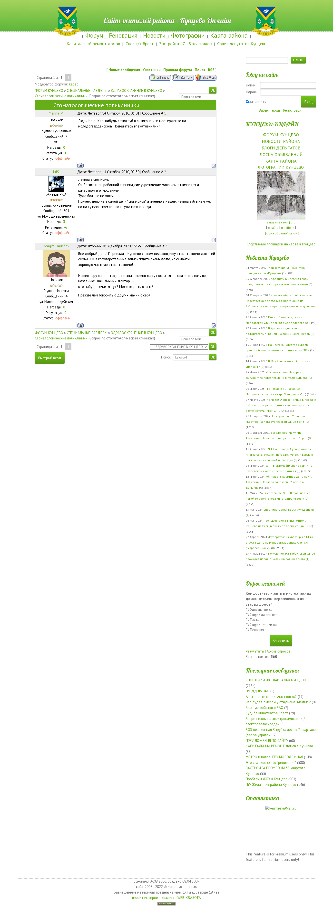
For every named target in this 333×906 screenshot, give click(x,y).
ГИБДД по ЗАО (257, 691)
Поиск (200, 69)
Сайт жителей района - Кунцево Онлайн (166, 9)
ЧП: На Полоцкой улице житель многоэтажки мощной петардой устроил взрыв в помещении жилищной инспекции (279, 454)
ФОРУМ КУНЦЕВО (49, 90)
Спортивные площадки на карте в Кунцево (281, 244)
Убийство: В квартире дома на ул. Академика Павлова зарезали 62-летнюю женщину (279, 482)
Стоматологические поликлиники (61, 96)
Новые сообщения (124, 69)
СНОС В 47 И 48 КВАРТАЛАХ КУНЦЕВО (276, 680)
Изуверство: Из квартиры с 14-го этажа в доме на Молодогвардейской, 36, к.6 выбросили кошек (279, 542)
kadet (73, 84)
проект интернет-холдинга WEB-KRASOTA (166, 897)
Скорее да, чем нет (263, 615)
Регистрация (293, 110)
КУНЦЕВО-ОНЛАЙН (272, 124)
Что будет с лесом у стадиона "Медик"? (278, 702)
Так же (254, 620)
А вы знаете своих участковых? (271, 696)
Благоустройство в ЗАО (264, 707)
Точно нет (257, 630)
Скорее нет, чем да (263, 625)
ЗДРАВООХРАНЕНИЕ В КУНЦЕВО (136, 90)
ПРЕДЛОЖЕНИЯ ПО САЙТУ (267, 740)
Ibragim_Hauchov (56, 246)
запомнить (257, 101)
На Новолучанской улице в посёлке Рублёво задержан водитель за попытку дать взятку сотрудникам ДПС (281, 405)
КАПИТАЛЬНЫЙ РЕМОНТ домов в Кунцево (279, 746)
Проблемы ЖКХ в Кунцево (266, 779)
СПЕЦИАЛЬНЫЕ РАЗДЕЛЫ (87, 90)
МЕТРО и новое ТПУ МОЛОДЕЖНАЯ (274, 757)
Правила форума (177, 69)
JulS (56, 171)
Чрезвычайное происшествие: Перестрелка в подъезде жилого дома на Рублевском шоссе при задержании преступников (280, 300)
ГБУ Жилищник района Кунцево (271, 784)
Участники (152, 69)
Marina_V (56, 113)
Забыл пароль (270, 110)
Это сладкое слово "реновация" (271, 762)
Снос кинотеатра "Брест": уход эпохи (289, 509)
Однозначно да (261, 610)
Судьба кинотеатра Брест (267, 713)
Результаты (255, 651)
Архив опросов (278, 651)
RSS (211, 69)
